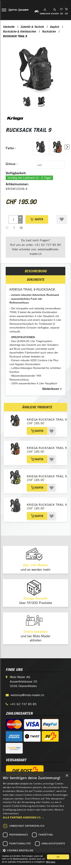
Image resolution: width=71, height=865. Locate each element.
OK (58, 856)
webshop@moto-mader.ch (27, 695)
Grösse (11, 164)
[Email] (21, 227)
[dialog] (35, 818)
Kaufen (39, 219)
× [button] (66, 775)
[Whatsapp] (7, 227)
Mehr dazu (50, 861)
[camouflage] (41, 147)
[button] (35, 817)
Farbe (10, 148)
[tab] (36, 165)
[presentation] (67, 147)
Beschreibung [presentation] (36, 271)
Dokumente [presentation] (35, 280)
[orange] (57, 147)
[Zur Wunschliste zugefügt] (62, 219)
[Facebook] (14, 227)
